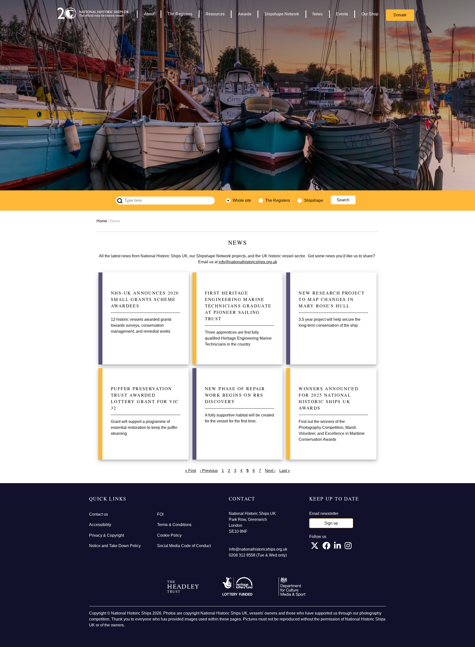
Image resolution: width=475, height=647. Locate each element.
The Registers (179, 14)
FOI (160, 514)
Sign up (331, 523)
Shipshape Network (281, 14)
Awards (244, 14)
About (149, 14)
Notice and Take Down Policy (115, 546)
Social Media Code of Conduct (184, 546)
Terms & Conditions (174, 525)
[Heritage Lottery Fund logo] (237, 587)
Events (342, 14)
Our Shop (369, 14)
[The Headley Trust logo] (183, 586)
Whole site (242, 200)
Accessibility (100, 525)
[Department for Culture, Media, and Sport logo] (292, 586)
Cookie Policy (169, 535)
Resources (215, 14)
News (317, 14)
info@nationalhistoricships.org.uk (248, 262)
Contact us (98, 514)
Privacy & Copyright (106, 535)
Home (101, 221)
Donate (400, 15)
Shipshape (313, 200)
